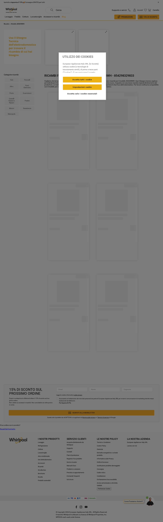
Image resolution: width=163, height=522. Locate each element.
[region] (82, 76)
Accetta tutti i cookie (82, 79)
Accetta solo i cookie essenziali (82, 94)
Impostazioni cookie (82, 87)
